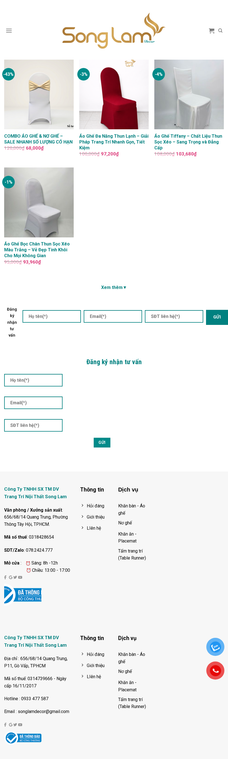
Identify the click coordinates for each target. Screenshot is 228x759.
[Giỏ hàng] (211, 31)
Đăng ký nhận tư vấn (12, 322)
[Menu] (9, 30)
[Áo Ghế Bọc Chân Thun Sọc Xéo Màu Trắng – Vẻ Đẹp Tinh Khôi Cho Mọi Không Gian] (39, 202)
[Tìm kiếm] (220, 30)
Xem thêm (114, 287)
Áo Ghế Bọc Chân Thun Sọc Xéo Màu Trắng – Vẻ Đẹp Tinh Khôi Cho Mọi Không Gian (37, 249)
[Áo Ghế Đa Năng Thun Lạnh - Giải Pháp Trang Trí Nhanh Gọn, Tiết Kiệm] (114, 94)
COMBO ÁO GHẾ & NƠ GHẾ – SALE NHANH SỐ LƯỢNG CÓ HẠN (38, 139)
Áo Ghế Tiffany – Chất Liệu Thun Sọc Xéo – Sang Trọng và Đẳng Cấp (188, 141)
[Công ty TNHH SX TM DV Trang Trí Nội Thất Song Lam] (114, 30)
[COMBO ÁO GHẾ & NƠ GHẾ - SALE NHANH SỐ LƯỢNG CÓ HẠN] (39, 94)
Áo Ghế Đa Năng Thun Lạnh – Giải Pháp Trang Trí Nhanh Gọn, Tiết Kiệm (113, 141)
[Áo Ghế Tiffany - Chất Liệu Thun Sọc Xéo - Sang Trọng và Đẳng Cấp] (189, 94)
